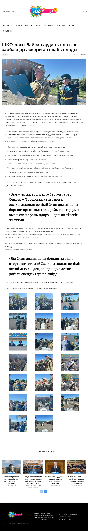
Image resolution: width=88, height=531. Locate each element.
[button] (82, 11)
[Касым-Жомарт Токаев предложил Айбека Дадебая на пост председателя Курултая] (55, 467)
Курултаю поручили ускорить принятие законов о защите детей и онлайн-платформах (76, 479)
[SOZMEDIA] (44, 11)
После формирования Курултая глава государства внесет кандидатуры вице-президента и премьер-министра (33, 480)
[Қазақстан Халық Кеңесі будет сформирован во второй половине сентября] (11, 467)
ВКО (4, 54)
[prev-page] (41, 491)
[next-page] (45, 491)
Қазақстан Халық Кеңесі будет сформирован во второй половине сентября (11, 479)
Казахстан (11, 472)
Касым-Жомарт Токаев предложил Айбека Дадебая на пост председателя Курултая (55, 479)
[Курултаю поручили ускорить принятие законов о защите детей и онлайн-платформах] (76, 467)
